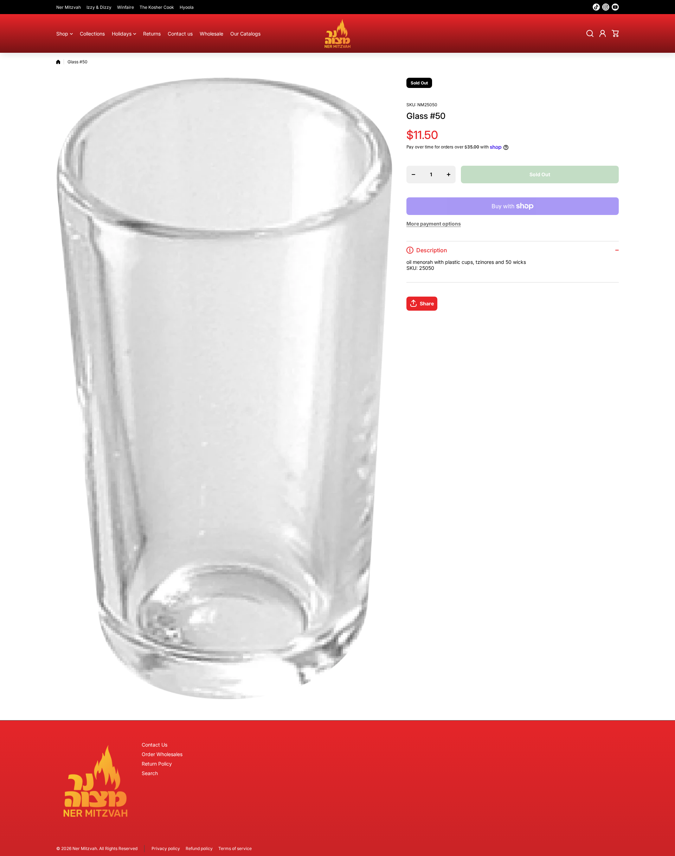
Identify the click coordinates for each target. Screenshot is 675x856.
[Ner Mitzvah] (337, 33)
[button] (615, 33)
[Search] (589, 33)
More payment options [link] (433, 224)
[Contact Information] (95, 781)
